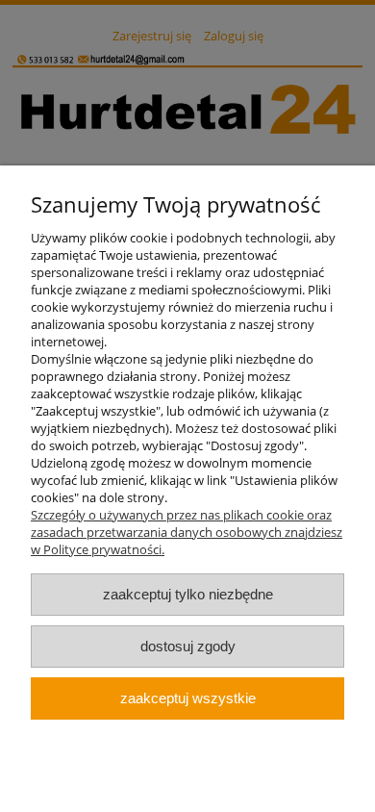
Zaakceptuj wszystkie (188, 698)
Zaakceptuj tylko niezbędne (188, 594)
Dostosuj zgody (188, 646)
